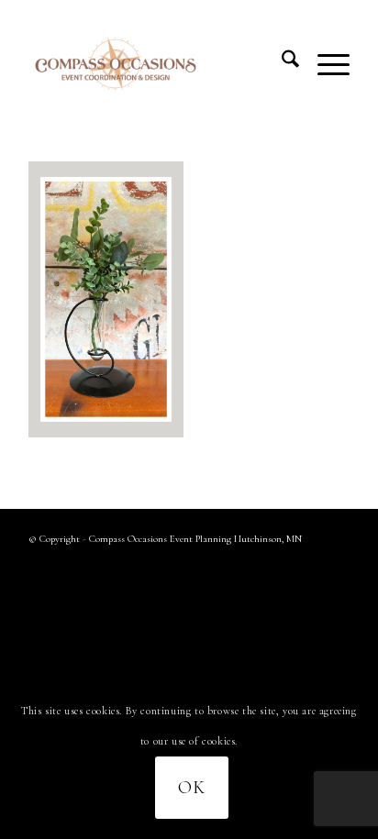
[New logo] (156, 63)
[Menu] (324, 63)
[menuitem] (281, 63)
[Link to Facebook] (308, 563)
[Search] (281, 63)
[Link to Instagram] (336, 563)
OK (192, 788)
